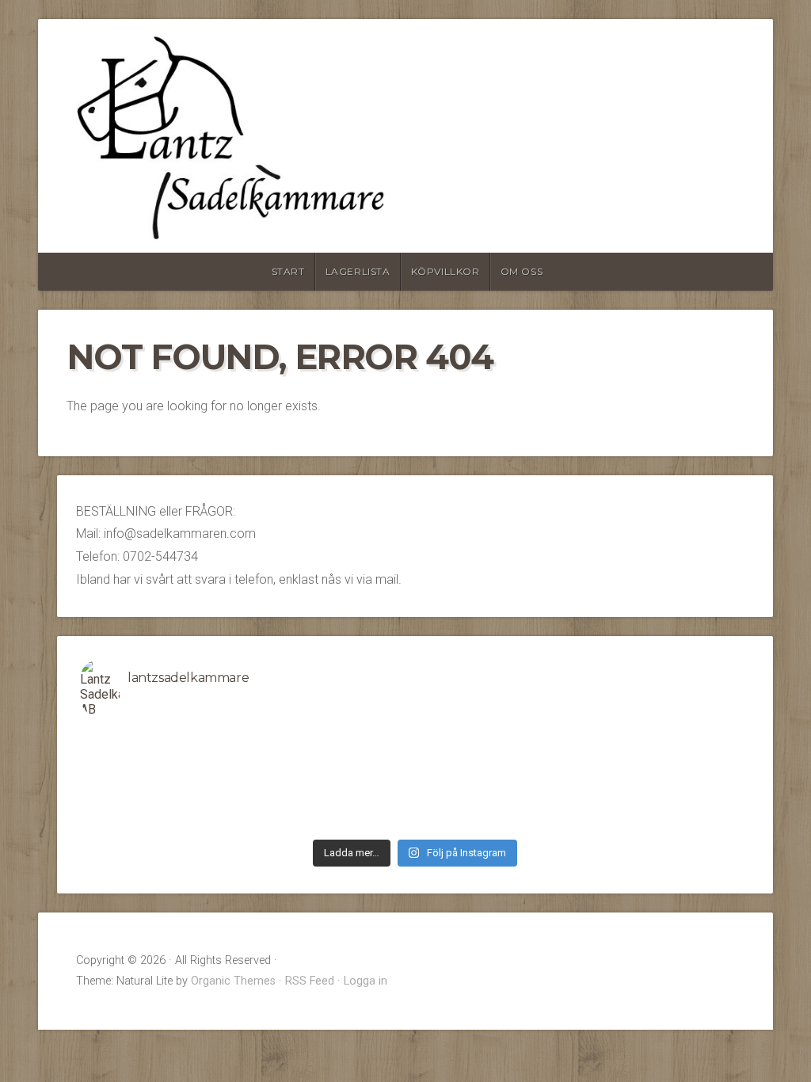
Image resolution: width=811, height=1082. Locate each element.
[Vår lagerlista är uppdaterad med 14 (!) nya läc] (667, 821)
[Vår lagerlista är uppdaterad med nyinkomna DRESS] (332, 759)
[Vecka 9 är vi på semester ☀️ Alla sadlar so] (332, 800)
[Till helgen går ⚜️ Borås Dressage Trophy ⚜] (667, 759)
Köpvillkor (445, 271)
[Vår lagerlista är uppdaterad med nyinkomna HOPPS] (164, 800)
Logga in (365, 981)
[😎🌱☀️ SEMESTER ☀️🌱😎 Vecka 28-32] (667, 739)
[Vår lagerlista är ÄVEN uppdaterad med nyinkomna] (164, 759)
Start (288, 271)
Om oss (522, 271)
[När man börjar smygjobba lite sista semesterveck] (332, 739)
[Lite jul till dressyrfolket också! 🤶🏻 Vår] (332, 821)
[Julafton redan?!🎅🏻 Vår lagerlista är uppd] (499, 821)
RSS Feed (309, 981)
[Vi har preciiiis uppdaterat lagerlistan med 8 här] (332, 780)
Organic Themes (233, 981)
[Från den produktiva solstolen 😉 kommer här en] (499, 739)
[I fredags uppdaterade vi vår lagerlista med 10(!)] (164, 780)
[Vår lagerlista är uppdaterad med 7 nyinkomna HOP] (667, 800)
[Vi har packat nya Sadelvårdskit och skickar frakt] (164, 821)
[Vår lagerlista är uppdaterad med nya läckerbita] (499, 780)
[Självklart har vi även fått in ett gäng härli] (499, 800)
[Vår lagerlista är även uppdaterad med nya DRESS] (667, 780)
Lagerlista (358, 271)
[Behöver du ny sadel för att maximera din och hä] (164, 739)
